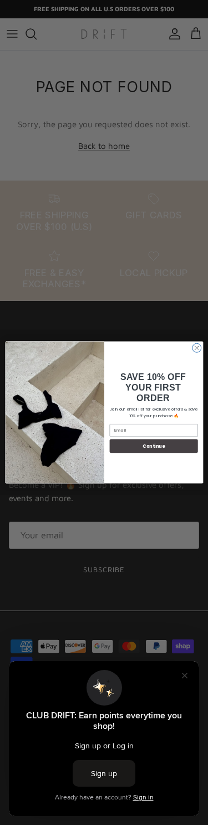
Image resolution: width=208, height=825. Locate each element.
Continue (154, 446)
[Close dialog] (196, 347)
